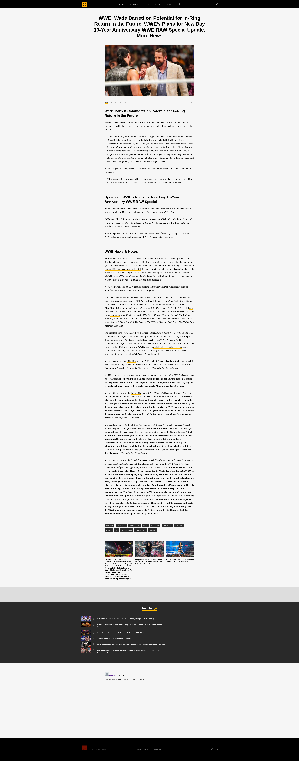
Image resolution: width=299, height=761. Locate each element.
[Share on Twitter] (191, 103)
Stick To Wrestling (139, 424)
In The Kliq (136, 392)
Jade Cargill (167, 525)
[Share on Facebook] (193, 103)
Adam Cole (109, 525)
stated (107, 378)
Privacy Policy (157, 750)
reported (133, 219)
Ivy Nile (145, 525)
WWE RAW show (131, 332)
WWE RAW (152, 530)
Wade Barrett (140, 530)
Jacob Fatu (155, 525)
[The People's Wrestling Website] (84, 4)
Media (158, 4)
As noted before (112, 208)
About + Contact (142, 750)
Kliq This (131, 361)
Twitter (215, 749)
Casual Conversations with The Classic (148, 460)
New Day (108, 530)
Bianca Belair (121, 525)
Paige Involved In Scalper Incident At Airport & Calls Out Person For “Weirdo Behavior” (148, 562)
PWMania (109, 122)
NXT (116, 530)
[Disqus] (149, 700)
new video (109, 300)
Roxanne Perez (126, 530)
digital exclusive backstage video (167, 346)
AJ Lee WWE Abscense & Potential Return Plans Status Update (180, 561)
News (121, 4)
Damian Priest (134, 525)
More (170, 4)
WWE (106, 102)
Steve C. (114, 102)
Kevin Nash (179, 525)
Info (147, 4)
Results (134, 4)
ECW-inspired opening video (142, 286)
